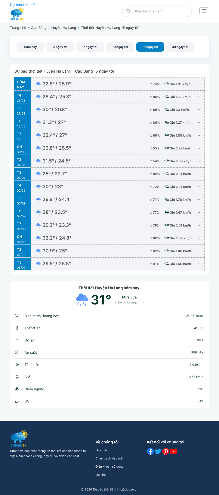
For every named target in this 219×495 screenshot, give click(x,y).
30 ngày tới (180, 47)
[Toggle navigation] (204, 11)
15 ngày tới (150, 47)
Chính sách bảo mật (109, 458)
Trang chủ (18, 27)
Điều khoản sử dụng (110, 466)
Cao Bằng (39, 27)
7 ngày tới (90, 47)
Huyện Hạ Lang (63, 27)
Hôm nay (30, 47)
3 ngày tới (60, 47)
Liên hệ (101, 474)
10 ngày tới (120, 47)
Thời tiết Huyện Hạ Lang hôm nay (108, 288)
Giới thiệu (102, 450)
